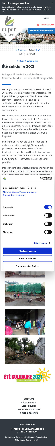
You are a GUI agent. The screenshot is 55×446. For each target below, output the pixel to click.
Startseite (29, 399)
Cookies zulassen (27, 251)
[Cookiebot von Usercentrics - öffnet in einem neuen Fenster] (40, 178)
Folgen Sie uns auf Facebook (29, 429)
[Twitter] (39, 50)
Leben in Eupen (29, 406)
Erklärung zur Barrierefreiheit (26, 440)
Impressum (10, 437)
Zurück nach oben (27, 424)
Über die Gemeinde (29, 413)
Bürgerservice (28, 403)
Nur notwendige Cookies (27, 266)
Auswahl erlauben (27, 258)
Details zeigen (40, 243)
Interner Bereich (29, 432)
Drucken (22, 50)
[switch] (48, 215)
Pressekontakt (42, 437)
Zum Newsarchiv (28, 61)
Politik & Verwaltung (29, 410)
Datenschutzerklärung (25, 437)
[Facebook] (36, 50)
